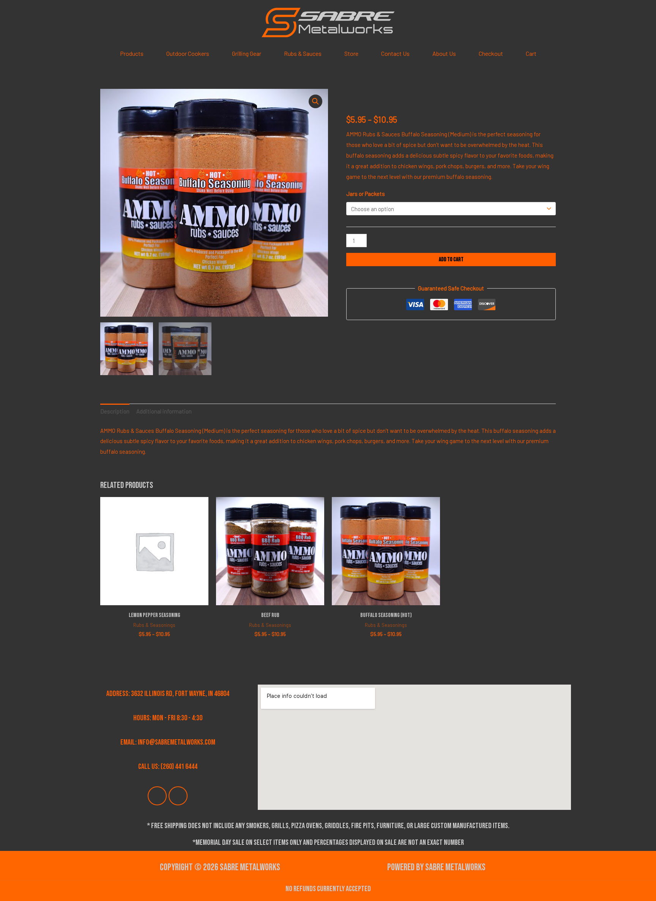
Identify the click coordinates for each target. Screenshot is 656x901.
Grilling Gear (246, 53)
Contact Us (395, 53)
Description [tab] (114, 411)
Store (351, 53)
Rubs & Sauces (303, 53)
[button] (315, 101)
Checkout (491, 53)
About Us (444, 53)
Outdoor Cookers (187, 53)
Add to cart (451, 259)
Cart (531, 53)
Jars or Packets (365, 193)
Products (132, 53)
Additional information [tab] (164, 411)
